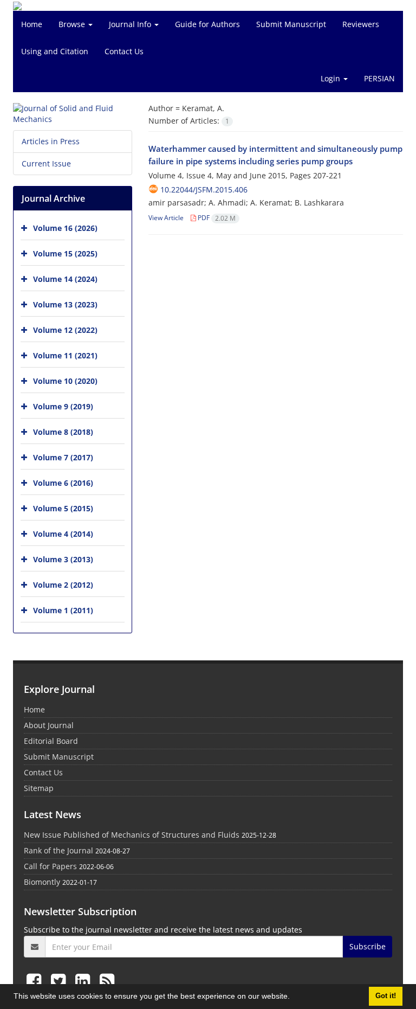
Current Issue (46, 163)
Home (31, 24)
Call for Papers (50, 866)
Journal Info (131, 24)
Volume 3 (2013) (63, 559)
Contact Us (124, 51)
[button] (293, 997)
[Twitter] (60, 980)
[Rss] (107, 980)
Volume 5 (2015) (63, 508)
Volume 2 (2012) (63, 585)
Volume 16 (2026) (65, 228)
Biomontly (42, 882)
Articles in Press (51, 141)
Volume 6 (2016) (63, 483)
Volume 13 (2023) (65, 304)
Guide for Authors (207, 24)
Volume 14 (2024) (65, 279)
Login (331, 78)
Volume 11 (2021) (65, 355)
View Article (166, 217)
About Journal (49, 725)
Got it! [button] (385, 996)
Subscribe (367, 946)
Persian (379, 78)
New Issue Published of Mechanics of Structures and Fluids (131, 835)
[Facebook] (36, 980)
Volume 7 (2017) (63, 457)
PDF (216, 217)
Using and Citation (54, 51)
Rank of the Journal (58, 850)
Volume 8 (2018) (63, 432)
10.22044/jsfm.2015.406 (204, 189)
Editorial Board (51, 741)
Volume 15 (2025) (65, 253)
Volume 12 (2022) (65, 330)
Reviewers (360, 24)
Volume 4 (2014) (63, 534)
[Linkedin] (85, 980)
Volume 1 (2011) (63, 610)
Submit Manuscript (291, 24)
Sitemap (39, 788)
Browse (72, 24)
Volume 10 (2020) (65, 381)
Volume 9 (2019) (63, 406)
